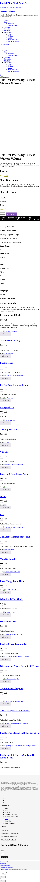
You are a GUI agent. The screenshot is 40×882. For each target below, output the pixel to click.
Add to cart (11, 214)
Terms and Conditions (4, 861)
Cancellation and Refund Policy (6, 867)
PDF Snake (6, 869)
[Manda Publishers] (10, 7)
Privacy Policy (3, 863)
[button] (20, 197)
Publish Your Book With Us (13, 3)
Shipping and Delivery (5, 865)
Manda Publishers (7, 11)
